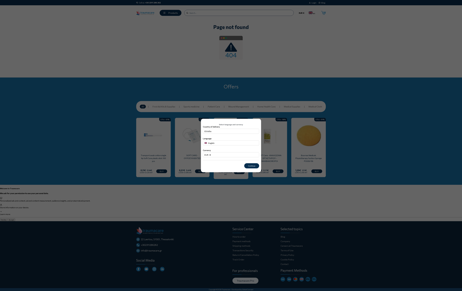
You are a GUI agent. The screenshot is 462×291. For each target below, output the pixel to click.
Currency (207, 150)
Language (207, 138)
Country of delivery (211, 127)
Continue (251, 166)
